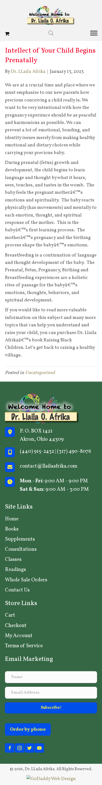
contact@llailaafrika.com (48, 466)
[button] (51, 707)
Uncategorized (40, 373)
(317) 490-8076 (74, 451)
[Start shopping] (8, 34)
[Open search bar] (51, 33)
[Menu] (96, 33)
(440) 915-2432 (37, 451)
